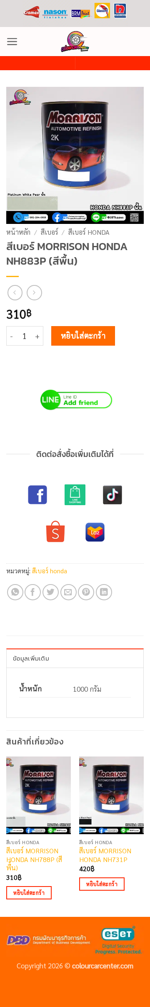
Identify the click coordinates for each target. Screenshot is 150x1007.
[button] (12, 41)
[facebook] (37, 494)
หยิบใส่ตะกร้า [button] (29, 892)
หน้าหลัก (18, 232)
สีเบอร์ (49, 232)
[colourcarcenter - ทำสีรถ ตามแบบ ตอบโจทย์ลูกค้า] (75, 41)
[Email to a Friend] (68, 592)
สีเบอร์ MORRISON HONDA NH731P (105, 855)
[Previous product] (34, 292)
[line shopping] (75, 494)
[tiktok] (112, 494)
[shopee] (55, 532)
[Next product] (15, 292)
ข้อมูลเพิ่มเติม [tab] (31, 658)
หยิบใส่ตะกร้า (83, 335)
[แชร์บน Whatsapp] (15, 592)
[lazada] (95, 532)
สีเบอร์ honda (89, 232)
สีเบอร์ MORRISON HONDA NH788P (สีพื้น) (34, 859)
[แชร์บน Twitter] (50, 592)
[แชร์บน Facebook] (33, 592)
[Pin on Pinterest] (86, 592)
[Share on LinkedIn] (104, 592)
